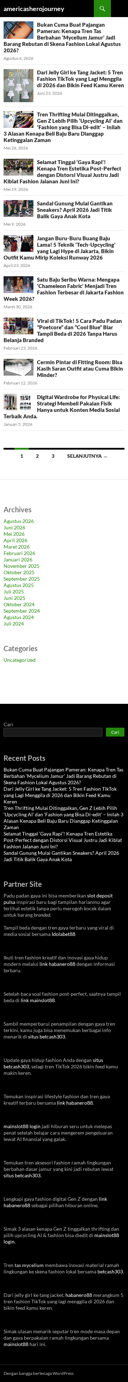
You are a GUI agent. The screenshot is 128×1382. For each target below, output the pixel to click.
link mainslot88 (38, 1000)
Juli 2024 (14, 624)
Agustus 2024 (19, 617)
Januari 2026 (18, 559)
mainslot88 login (22, 1126)
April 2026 (15, 540)
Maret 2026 (17, 547)
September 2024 (22, 611)
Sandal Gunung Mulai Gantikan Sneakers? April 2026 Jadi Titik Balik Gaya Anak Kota (75, 209)
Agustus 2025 (19, 585)
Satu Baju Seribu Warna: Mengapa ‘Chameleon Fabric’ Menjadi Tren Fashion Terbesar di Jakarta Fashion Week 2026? (64, 289)
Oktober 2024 (19, 604)
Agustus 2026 (19, 521)
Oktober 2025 (19, 572)
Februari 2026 (19, 553)
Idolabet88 (63, 934)
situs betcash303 (46, 1036)
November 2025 (21, 566)
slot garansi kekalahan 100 (33, 683)
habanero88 (78, 1295)
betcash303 (110, 1271)
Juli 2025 (14, 591)
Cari (8, 724)
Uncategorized (20, 660)
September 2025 (22, 579)
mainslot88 (16, 1344)
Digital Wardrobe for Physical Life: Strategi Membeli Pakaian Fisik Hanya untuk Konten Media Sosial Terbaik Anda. (62, 406)
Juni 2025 (14, 598)
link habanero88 (57, 964)
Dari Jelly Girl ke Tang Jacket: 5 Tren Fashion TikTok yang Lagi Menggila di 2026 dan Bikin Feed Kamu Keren (80, 78)
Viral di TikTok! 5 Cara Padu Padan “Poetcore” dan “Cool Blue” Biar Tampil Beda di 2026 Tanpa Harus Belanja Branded (63, 330)
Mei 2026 (14, 534)
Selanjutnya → (87, 456)
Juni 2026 (14, 527)
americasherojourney (34, 8)
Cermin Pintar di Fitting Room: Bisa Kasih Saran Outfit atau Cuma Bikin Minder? (80, 368)
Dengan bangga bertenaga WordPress (39, 1373)
